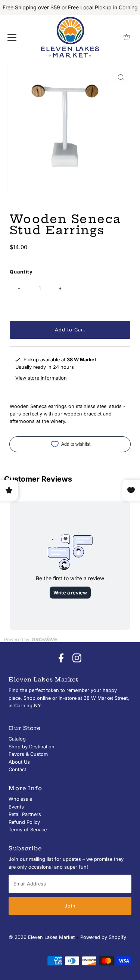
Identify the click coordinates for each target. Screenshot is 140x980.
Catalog (17, 739)
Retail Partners (25, 814)
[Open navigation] (12, 37)
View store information (41, 378)
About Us (19, 762)
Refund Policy (24, 822)
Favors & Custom (28, 754)
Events (16, 807)
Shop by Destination (32, 746)
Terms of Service (28, 829)
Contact (17, 769)
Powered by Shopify (103, 937)
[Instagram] (76, 658)
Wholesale (20, 799)
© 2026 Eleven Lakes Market (42, 937)
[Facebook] (61, 658)
